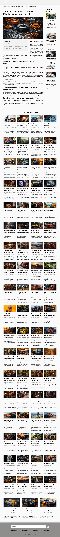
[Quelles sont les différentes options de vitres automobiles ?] (50, 265)
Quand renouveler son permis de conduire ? (9, 401)
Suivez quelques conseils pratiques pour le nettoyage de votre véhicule (22, 316)
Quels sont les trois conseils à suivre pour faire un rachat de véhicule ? (10, 273)
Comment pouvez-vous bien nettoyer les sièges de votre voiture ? (23, 337)
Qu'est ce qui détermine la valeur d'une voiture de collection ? (50, 233)
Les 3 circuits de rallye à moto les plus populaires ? (49, 358)
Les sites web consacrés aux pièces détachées (14, 48)
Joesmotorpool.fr (31, 65)
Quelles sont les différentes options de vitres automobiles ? (50, 273)
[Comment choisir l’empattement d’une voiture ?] (10, 330)
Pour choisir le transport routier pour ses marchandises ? (36, 294)
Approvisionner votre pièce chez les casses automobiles (16, 46)
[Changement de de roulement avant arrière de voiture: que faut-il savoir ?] (23, 287)
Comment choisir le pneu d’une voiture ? (23, 401)
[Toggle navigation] (4, 2)
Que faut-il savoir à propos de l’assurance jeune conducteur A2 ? (9, 316)
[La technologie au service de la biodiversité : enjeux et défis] (23, 183)
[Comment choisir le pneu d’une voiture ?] (23, 394)
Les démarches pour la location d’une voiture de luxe (22, 487)
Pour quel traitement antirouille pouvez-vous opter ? (23, 359)
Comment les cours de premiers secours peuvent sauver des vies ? (51, 42)
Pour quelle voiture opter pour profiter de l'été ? (37, 272)
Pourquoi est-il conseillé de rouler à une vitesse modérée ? (36, 169)
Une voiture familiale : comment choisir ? (36, 380)
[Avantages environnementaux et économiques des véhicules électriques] (51, 16)
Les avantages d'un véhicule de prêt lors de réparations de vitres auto (51, 81)
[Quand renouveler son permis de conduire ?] (10, 394)
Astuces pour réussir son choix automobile (47, 510)
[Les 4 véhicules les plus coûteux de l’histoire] (30, 502)
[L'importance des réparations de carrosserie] (10, 436)
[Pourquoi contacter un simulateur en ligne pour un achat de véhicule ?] (50, 161)
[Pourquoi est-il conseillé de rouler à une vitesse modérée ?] (37, 161)
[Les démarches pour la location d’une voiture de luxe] (23, 479)
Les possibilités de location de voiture (36, 251)
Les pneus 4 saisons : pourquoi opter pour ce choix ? (23, 272)
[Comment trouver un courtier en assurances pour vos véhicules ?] (50, 394)
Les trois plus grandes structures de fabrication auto (11, 510)
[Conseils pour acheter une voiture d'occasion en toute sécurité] (37, 140)
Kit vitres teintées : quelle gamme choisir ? (23, 443)
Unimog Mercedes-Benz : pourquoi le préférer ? (36, 315)
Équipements (14, 530)
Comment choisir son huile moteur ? (9, 485)
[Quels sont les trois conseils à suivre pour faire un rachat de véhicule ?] (10, 265)
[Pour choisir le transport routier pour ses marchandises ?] (37, 287)
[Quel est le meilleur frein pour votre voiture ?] (50, 287)
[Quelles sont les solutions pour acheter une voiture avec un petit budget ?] (50, 245)
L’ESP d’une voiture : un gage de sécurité (50, 486)
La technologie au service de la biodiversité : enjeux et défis (22, 191)
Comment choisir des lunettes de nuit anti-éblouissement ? (10, 465)
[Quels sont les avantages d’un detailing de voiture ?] (37, 479)
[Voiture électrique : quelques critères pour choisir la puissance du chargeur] (50, 308)
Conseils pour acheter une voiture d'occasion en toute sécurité (37, 148)
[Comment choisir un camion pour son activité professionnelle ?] (50, 414)
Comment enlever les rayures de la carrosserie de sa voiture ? (36, 402)
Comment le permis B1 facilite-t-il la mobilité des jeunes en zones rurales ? (23, 126)
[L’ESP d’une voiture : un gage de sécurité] (50, 479)
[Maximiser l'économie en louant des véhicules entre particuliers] (37, 118)
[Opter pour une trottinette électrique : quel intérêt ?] (23, 373)
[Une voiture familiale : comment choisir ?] (37, 373)
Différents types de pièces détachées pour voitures (14, 43)
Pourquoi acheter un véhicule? (49, 464)
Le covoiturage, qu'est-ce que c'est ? (50, 212)
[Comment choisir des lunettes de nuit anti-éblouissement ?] (10, 458)
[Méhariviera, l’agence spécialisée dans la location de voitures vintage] (50, 118)
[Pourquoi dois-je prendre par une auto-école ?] (23, 161)
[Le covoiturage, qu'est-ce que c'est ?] (50, 204)
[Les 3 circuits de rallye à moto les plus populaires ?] (50, 351)
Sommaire (8, 41)
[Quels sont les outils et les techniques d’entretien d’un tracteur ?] (37, 204)
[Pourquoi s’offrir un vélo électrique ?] (37, 414)
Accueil (4, 6)
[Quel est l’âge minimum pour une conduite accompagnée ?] (37, 330)
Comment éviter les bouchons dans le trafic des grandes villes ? (10, 233)
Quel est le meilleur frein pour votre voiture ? (50, 294)
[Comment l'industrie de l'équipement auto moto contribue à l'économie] (10, 161)
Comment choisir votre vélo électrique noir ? (49, 380)
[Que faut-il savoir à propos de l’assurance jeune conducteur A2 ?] (10, 308)
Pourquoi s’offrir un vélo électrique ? (37, 421)
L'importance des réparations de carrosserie (9, 443)
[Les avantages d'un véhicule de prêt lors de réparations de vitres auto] (51, 75)
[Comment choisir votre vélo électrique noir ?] (50, 373)
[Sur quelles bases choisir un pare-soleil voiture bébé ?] (23, 204)
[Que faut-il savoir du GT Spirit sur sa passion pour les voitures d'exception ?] (23, 225)
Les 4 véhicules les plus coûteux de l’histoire (29, 510)
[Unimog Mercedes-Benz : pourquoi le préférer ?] (37, 308)
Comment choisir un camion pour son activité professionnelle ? (49, 422)
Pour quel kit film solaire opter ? (36, 442)
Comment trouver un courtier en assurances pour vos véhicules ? (49, 402)
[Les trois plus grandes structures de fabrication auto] (12, 502)
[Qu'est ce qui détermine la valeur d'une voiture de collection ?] (50, 225)
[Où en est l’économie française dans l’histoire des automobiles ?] (37, 458)
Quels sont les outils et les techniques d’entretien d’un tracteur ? (37, 212)
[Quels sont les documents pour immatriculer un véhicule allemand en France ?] (10, 245)
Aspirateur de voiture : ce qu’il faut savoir (22, 422)
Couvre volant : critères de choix (49, 442)
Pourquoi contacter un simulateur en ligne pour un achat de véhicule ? (50, 169)
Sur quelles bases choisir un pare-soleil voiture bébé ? (22, 212)
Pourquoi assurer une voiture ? (9, 189)
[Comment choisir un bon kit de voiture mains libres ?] (23, 458)
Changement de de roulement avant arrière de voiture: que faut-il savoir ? (23, 294)
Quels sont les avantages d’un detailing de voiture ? (35, 487)
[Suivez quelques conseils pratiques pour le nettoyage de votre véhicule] (23, 308)
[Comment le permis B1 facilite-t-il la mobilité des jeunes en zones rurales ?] (23, 118)
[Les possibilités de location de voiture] (37, 245)
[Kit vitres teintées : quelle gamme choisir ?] (23, 436)
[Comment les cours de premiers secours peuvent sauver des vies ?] (51, 36)
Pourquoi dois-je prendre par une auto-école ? (22, 168)
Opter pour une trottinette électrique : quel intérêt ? (22, 381)
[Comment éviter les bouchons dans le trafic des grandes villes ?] (10, 225)
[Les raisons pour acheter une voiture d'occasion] (10, 373)
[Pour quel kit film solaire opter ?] (37, 436)
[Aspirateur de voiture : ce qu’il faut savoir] (23, 414)
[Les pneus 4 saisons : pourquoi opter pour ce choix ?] (23, 265)
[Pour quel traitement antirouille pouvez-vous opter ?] (23, 351)
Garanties (35, 530)
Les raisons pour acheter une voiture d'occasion (10, 380)
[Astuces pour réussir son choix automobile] (48, 502)
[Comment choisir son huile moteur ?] (10, 479)
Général (8, 6)
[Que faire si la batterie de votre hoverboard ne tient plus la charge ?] (23, 245)
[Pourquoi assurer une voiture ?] (10, 183)
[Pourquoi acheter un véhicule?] (50, 458)
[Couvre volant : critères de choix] (50, 436)
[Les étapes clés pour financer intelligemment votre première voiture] (50, 140)
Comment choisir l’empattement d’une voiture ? (9, 337)
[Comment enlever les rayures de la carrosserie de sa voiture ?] (37, 394)
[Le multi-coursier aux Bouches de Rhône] (10, 414)
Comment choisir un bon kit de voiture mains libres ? (22, 465)
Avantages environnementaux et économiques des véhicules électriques (51, 23)
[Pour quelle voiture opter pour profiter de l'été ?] (37, 265)
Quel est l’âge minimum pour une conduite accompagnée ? (37, 337)
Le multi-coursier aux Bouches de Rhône (9, 422)
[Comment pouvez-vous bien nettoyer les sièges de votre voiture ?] (23, 330)
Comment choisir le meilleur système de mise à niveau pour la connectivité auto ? (51, 61)
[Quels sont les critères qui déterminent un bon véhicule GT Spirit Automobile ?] (37, 225)
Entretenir (25, 530)
